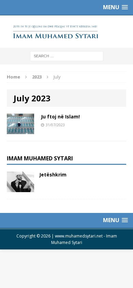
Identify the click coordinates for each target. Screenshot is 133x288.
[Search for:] (66, 56)
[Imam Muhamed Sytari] (66, 31)
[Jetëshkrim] (20, 188)
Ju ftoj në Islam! (60, 116)
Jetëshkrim (52, 174)
